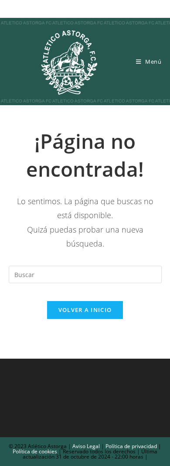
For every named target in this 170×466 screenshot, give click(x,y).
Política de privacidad (131, 446)
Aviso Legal (85, 446)
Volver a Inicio (85, 310)
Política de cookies (35, 451)
